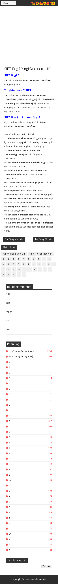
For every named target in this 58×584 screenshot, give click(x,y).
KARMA (9, 312)
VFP (7, 321)
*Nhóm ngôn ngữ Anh (14, 254)
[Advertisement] (29, 36)
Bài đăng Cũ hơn (43, 239)
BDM (8, 303)
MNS (8, 294)
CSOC (8, 330)
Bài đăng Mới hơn (14, 239)
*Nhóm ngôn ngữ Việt (41, 254)
